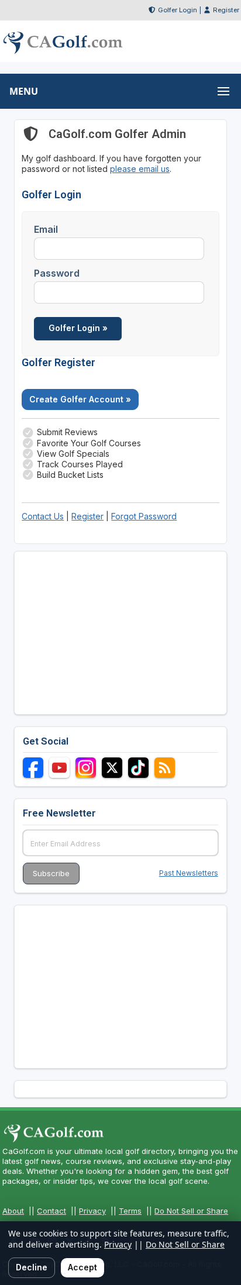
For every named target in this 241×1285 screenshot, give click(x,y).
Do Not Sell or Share (191, 1210)
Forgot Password (144, 516)
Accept (82, 1267)
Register (226, 10)
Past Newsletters (188, 873)
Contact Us (43, 516)
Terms (130, 1210)
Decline (31, 1267)
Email (46, 229)
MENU (23, 91)
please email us (140, 169)
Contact (51, 1210)
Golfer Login (177, 10)
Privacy (92, 1210)
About (13, 1210)
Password (57, 273)
